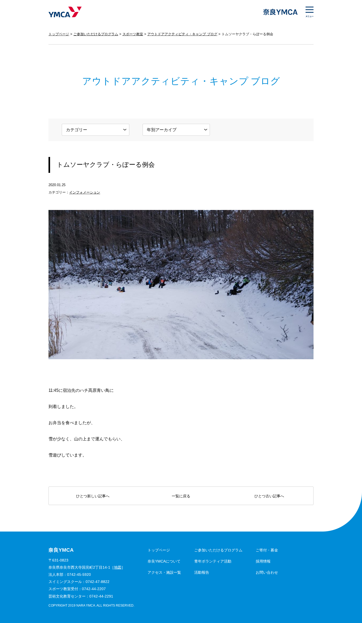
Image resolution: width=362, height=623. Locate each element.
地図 (117, 567)
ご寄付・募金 (267, 550)
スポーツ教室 (132, 34)
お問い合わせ (267, 572)
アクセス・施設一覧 (164, 572)
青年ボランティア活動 (212, 561)
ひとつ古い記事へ (269, 496)
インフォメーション (84, 192)
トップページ (58, 34)
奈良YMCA (65, 12)
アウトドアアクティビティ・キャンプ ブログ (182, 34)
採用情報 (263, 561)
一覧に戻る (181, 496)
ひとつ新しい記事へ (92, 496)
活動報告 (201, 572)
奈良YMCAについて (164, 561)
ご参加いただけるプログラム (95, 34)
